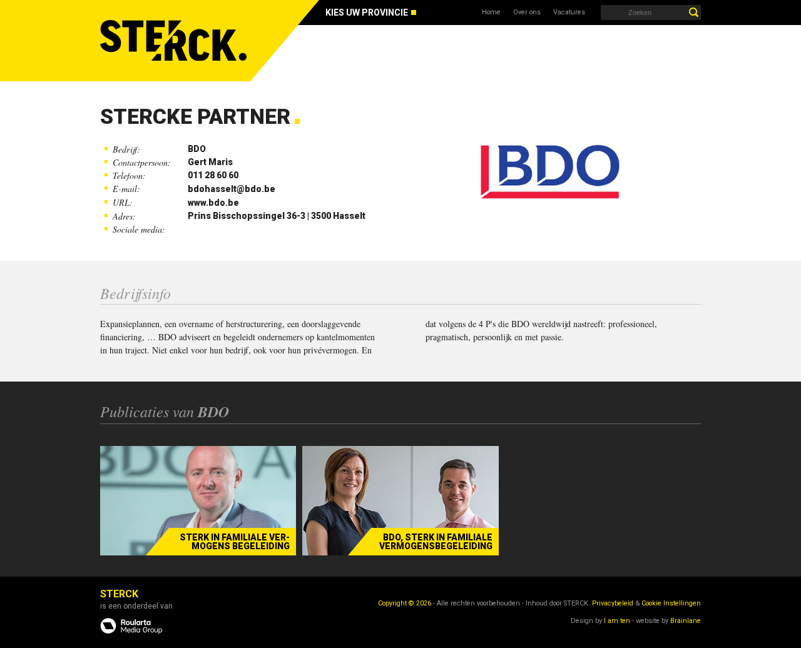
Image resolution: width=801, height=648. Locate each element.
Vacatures (569, 12)
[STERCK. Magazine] (175, 40)
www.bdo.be (213, 203)
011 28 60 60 (213, 175)
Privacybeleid (612, 603)
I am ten (617, 621)
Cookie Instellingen (671, 603)
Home (491, 12)
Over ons (527, 12)
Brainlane (685, 621)
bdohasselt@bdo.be (231, 189)
